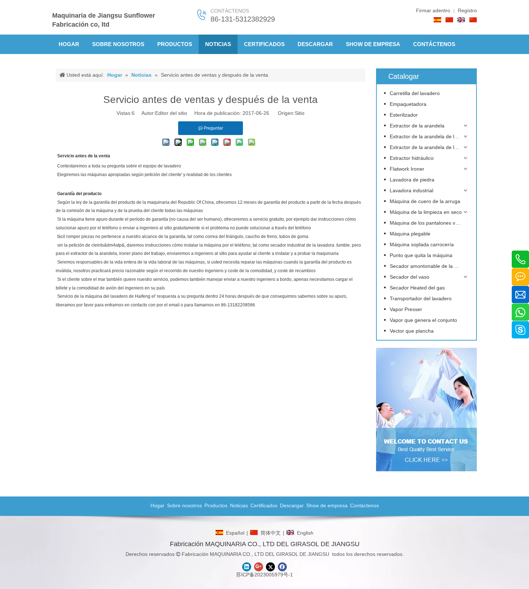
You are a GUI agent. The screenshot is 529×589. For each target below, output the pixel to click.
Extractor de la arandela (417, 126)
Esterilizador (404, 115)
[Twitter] (270, 566)
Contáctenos (364, 505)
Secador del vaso (409, 277)
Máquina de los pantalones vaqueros (429, 223)
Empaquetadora (408, 104)
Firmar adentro (433, 10)
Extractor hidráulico (412, 158)
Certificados (263, 505)
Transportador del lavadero (421, 298)
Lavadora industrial (411, 190)
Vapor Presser (406, 309)
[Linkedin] (246, 566)
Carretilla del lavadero (415, 93)
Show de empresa (327, 505)
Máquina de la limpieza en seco (426, 212)
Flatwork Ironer (407, 169)
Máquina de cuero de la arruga (425, 201)
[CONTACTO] (426, 409)
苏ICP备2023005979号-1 (264, 574)
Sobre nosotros (184, 505)
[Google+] (258, 566)
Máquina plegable (410, 234)
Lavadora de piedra (412, 180)
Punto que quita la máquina (421, 255)
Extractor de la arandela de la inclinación (429, 147)
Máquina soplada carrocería (422, 244)
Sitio (299, 113)
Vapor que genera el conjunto (423, 320)
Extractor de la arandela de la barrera (429, 136)
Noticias (239, 505)
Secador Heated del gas (417, 288)
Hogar (157, 505)
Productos (215, 505)
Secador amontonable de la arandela (429, 266)
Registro (467, 10)
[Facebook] (282, 566)
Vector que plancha (412, 331)
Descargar (292, 505)
